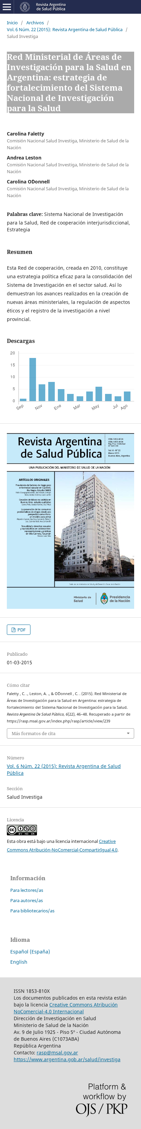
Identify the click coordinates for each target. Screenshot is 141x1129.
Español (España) (30, 951)
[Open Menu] (7, 7)
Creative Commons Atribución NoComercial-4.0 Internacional (66, 1008)
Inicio (12, 23)
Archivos (35, 23)
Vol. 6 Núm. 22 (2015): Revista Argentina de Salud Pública (65, 29)
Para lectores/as (26, 890)
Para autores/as (26, 900)
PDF (21, 630)
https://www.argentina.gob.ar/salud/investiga (67, 1059)
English (18, 962)
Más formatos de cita (33, 733)
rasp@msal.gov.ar (57, 1052)
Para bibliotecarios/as (32, 911)
